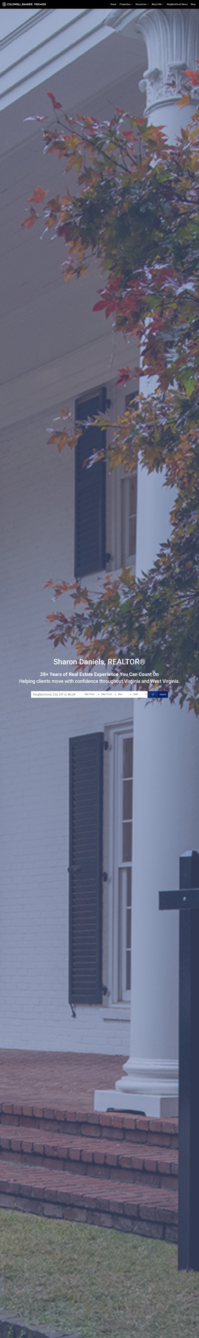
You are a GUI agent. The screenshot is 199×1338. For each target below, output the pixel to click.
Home (113, 4)
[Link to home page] (25, 4)
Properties (126, 6)
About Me (158, 6)
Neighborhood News (177, 4)
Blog (193, 4)
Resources (142, 6)
